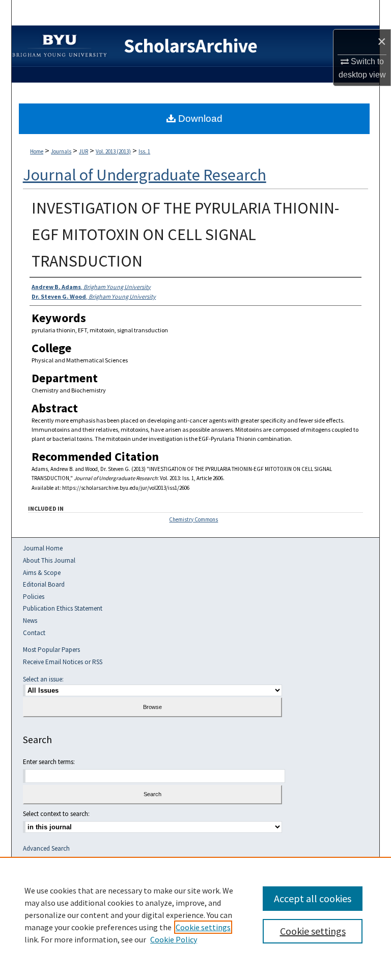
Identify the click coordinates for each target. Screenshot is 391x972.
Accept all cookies (312, 898)
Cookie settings (203, 927)
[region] (195, 914)
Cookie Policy (173, 939)
